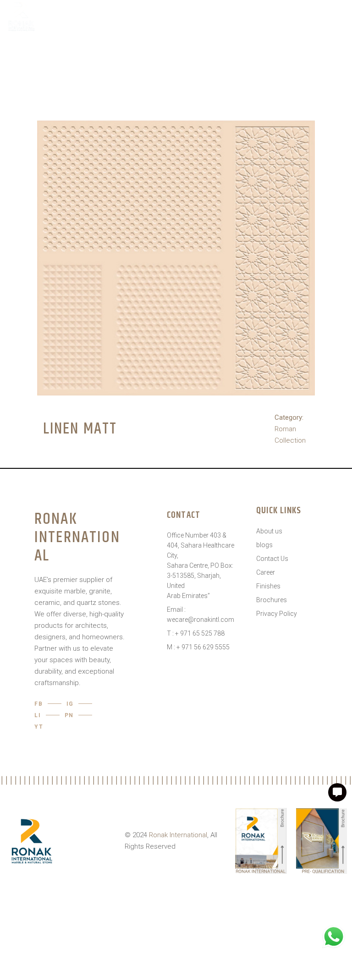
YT (39, 727)
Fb (38, 704)
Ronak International (178, 835)
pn (69, 715)
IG (70, 704)
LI (37, 715)
